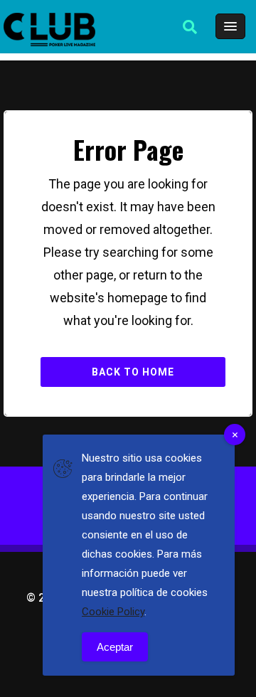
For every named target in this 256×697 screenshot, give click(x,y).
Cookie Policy (113, 611)
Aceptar (115, 647)
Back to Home (133, 372)
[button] (190, 27)
